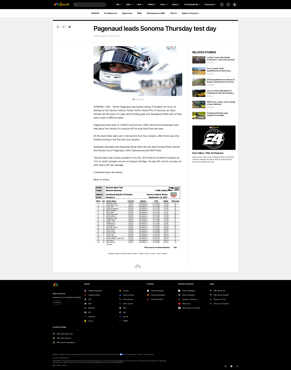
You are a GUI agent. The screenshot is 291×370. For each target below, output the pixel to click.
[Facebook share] (57, 27)
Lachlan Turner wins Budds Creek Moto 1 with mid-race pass (221, 58)
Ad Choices (104, 354)
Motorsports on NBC (156, 13)
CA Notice (139, 354)
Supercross (127, 13)
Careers (62, 354)
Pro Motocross (110, 13)
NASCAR (95, 13)
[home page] (62, 4)
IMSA (139, 13)
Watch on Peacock (190, 13)
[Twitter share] (63, 27)
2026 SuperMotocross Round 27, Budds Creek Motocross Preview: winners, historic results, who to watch (221, 80)
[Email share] (69, 27)
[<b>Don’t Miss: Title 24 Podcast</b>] (214, 138)
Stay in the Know (59, 294)
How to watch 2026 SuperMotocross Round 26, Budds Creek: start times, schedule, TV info (218, 69)
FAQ (79, 354)
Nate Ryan (210, 96)
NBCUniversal (65, 358)
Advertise (55, 354)
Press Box (97, 354)
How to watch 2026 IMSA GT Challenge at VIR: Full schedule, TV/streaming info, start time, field (220, 92)
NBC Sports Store (87, 354)
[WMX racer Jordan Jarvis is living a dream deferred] (198, 104)
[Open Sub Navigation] (121, 4)
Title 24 (173, 13)
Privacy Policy (113, 354)
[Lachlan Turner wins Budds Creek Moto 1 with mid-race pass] (198, 60)
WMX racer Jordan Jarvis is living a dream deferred (221, 103)
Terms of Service (149, 354)
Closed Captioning (71, 354)
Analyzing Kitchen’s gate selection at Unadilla (217, 114)
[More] (222, 4)
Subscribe (57, 302)
